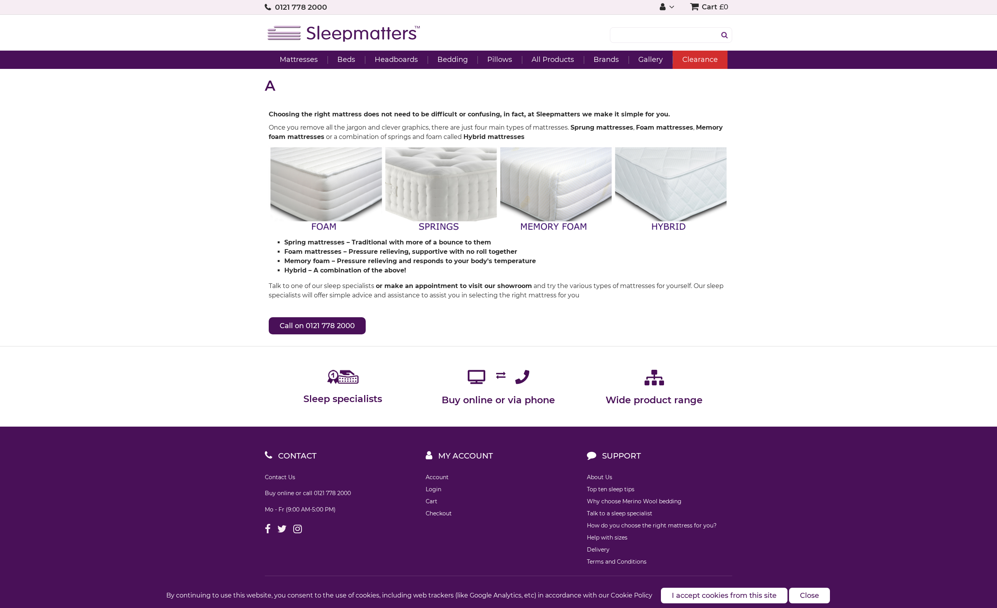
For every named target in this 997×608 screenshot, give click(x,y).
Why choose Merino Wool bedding (634, 501)
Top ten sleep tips (610, 489)
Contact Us (280, 477)
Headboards (396, 59)
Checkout (439, 513)
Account (437, 477)
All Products (553, 59)
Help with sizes (607, 537)
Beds (346, 59)
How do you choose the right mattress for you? (652, 525)
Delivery (598, 549)
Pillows (499, 59)
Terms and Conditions (616, 561)
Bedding (452, 59)
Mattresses (299, 59)
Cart (431, 501)
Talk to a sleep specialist (619, 513)
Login (433, 489)
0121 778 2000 (301, 7)
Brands (606, 59)
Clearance (700, 59)
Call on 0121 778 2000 (317, 326)
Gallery (650, 59)
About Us (599, 477)
